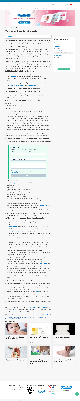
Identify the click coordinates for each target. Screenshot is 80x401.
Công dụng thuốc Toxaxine (39, 337)
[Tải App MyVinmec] (30, 390)
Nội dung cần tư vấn (14, 161)
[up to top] (77, 389)
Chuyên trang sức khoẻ (54, 8)
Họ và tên (13, 151)
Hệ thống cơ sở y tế (12, 389)
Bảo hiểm (20, 391)
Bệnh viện (13, 156)
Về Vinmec (45, 8)
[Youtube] (50, 387)
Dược (45, 317)
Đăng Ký (28, 175)
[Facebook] (47, 314)
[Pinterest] (50, 314)
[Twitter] (49, 314)
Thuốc (12, 27)
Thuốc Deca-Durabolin (27, 317)
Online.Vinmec (64, 8)
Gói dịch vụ (21, 389)
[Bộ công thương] (66, 387)
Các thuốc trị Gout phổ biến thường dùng (63, 360)
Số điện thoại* (57, 46)
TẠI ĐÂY (14, 309)
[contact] (77, 394)
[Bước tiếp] (52, 394)
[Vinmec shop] (42, 390)
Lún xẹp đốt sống (8, 317)
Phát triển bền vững (36, 8)
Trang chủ (7, 27)
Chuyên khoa (15, 8)
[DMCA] (66, 390)
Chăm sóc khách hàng (69, 1)
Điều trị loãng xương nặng (38, 317)
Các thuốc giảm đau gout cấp (16, 360)
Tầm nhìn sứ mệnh (11, 387)
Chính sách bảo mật (16, 172)
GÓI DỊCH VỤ (43, 307)
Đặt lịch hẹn (21, 392)
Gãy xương (18, 318)
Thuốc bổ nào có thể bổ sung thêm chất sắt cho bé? (15, 338)
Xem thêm (8, 342)
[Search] (48, 4)
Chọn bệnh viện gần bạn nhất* (60, 50)
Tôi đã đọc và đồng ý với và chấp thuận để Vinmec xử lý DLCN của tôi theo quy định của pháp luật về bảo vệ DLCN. (64, 65)
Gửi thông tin (63, 69)
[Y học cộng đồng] (52, 391)
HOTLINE (32, 307)
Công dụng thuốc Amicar (62, 337)
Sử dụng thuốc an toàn (20, 27)
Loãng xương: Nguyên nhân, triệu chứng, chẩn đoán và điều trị (39, 361)
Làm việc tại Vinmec (12, 392)
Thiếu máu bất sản (17, 317)
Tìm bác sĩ (62, 1)
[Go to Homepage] (9, 4)
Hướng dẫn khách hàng (25, 8)
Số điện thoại (31, 151)
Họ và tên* (56, 42)
